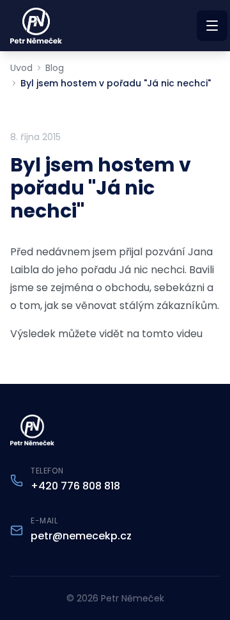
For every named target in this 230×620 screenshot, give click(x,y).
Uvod (21, 67)
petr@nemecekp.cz (81, 536)
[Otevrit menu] (212, 25)
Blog (54, 67)
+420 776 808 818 (75, 486)
